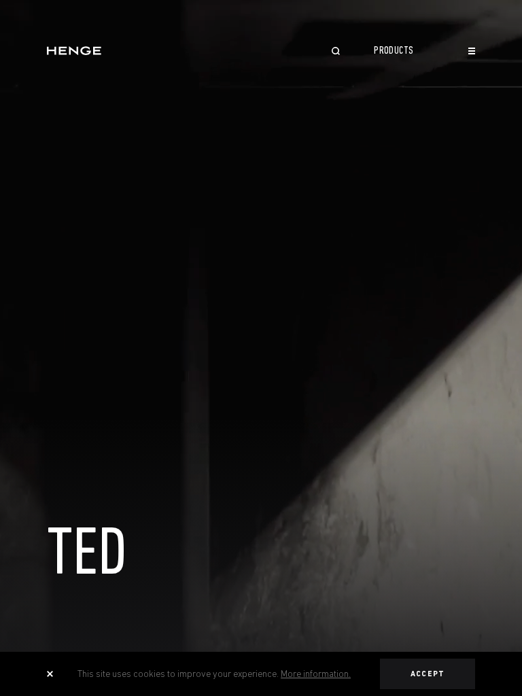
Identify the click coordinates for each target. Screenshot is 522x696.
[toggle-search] (336, 52)
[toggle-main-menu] (472, 51)
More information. (316, 673)
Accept (428, 673)
